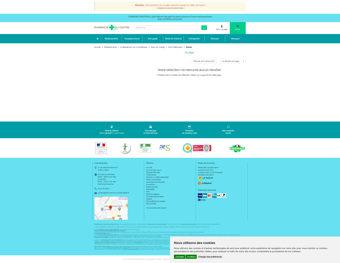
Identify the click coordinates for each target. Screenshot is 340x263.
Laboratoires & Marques (155, 182)
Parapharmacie (110, 47)
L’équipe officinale (153, 172)
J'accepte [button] (179, 257)
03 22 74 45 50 (103, 188)
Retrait (111, 132)
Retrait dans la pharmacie (208, 167)
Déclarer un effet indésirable (157, 177)
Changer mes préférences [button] (210, 257)
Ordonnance (151, 175)
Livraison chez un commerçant (210, 172)
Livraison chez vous (205, 170)
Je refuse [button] (191, 257)
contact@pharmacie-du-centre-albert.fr (113, 193)
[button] (203, 61)
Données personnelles (155, 196)
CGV (148, 192)
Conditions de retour (206, 175)
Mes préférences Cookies (155, 201)
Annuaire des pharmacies (156, 208)
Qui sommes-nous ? (154, 170)
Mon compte (151, 204)
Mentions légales (152, 194)
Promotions (150, 184)
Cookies (149, 199)
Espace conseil (152, 187)
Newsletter (150, 189)
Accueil (97, 47)
